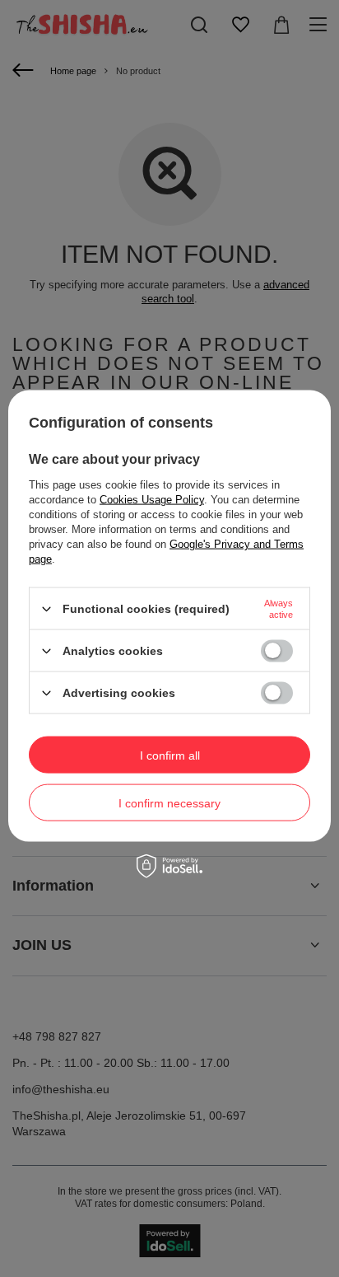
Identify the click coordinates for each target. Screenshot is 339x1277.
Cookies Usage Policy (152, 499)
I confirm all (170, 754)
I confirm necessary (169, 802)
